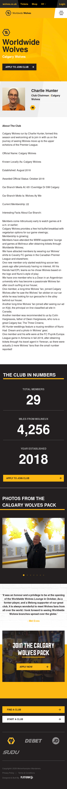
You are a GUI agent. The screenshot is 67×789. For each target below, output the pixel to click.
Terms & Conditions (26, 772)
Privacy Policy (8, 772)
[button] (23, 575)
